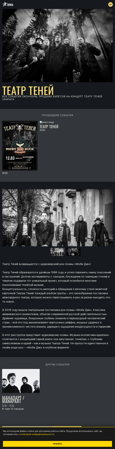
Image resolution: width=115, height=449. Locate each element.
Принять (57, 444)
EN (63, 78)
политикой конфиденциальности (37, 434)
